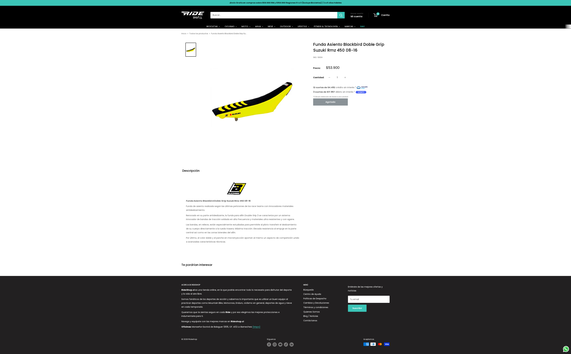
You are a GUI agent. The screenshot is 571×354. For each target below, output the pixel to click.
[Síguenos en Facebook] (269, 344)
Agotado (330, 102)
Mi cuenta (356, 16)
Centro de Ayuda (312, 294)
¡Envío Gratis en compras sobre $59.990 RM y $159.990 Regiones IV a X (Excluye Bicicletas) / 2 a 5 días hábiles (286, 2)
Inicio (183, 33)
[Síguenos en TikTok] (286, 344)
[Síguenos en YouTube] (280, 344)
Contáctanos (310, 320)
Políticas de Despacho (314, 298)
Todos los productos (198, 33)
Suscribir (357, 308)
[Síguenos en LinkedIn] (292, 344)
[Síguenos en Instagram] (275, 344)
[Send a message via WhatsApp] (566, 349)
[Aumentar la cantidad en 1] (345, 77)
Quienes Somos (311, 311)
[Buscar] (341, 15)
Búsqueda (308, 289)
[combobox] (273, 15)
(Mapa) (256, 326)
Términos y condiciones (315, 307)
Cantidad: (318, 77)
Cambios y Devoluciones (316, 302)
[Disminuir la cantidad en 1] (329, 77)
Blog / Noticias (310, 316)
